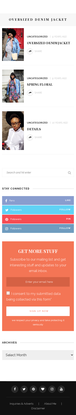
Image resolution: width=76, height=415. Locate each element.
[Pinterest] (33, 389)
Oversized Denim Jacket (48, 43)
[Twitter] (24, 389)
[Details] (13, 130)
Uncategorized (37, 36)
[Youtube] (61, 389)
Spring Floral (40, 84)
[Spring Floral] (13, 86)
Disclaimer (38, 408)
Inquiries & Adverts (22, 403)
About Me (50, 403)
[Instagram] (52, 389)
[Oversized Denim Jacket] (13, 44)
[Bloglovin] (42, 389)
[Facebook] (14, 389)
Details (34, 129)
